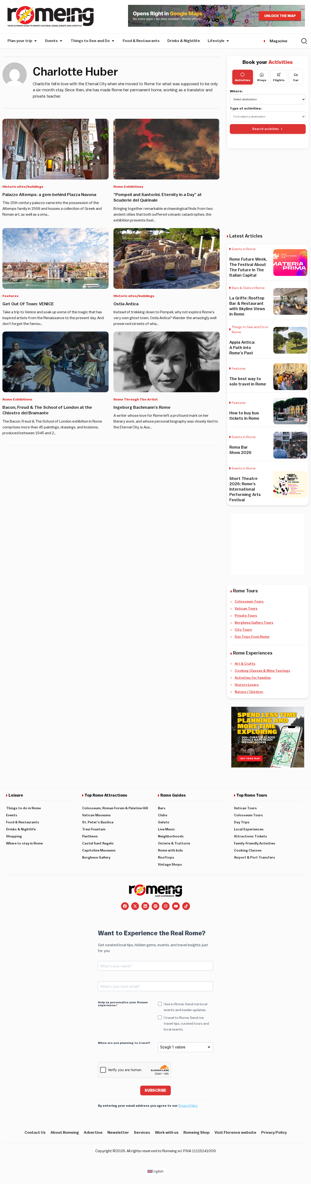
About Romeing (65, 1132)
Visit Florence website (235, 1132)
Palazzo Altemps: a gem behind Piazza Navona (49, 194)
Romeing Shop (196, 1132)
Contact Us (35, 1132)
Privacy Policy (188, 1105)
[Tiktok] (186, 906)
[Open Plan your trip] (35, 41)
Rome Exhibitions (128, 186)
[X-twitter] (135, 906)
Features (10, 296)
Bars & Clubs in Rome (248, 288)
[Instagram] (166, 906)
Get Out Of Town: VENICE (28, 304)
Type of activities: (246, 108)
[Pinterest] (155, 906)
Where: (236, 91)
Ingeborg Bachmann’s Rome (142, 407)
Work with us (167, 1132)
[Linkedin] (145, 906)
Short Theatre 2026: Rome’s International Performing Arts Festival (245, 489)
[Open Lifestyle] (228, 41)
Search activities (265, 128)
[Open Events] (61, 41)
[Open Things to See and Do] (113, 41)
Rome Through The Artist (135, 399)
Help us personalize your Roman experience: (123, 1004)
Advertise (93, 1132)
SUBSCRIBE (155, 1090)
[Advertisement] (268, 191)
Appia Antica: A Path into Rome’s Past (242, 347)
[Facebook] (125, 906)
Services (142, 1132)
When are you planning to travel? (124, 1042)
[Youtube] (176, 906)
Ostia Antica (125, 304)
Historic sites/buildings (22, 186)
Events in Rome (244, 249)
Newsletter (118, 1132)
